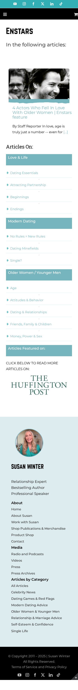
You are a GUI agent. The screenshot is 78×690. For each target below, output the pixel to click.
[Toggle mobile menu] (5, 14)
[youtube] (19, 675)
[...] (65, 132)
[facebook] (35, 675)
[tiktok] (58, 675)
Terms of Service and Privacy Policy (39, 667)
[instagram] (27, 675)
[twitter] (43, 675)
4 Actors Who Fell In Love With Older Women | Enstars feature (42, 112)
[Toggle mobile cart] (76, 14)
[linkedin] (51, 675)
